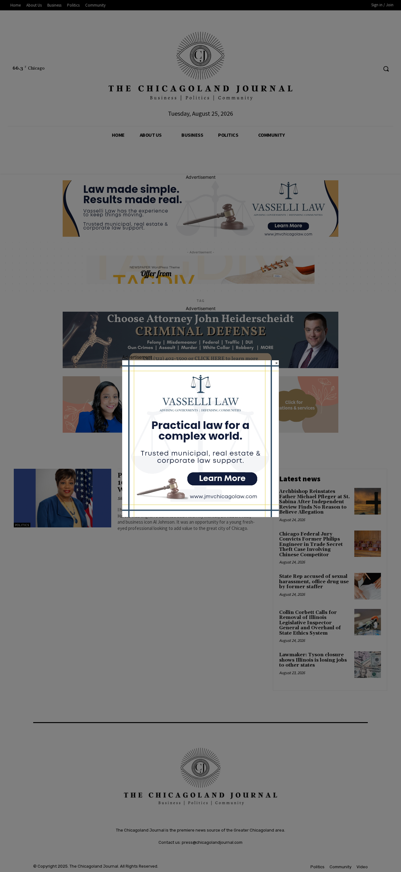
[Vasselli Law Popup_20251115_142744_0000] (200, 515)
